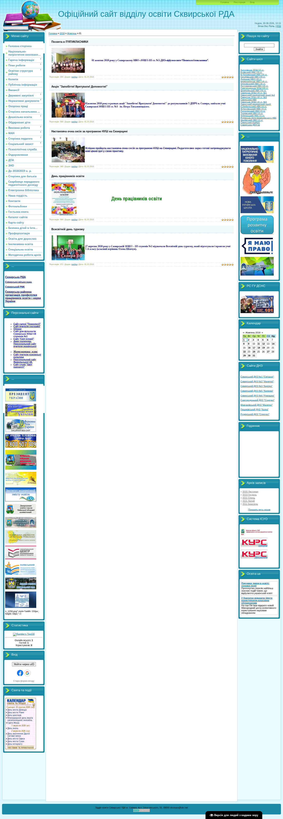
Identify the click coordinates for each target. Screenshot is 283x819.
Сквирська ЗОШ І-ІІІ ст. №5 (254, 102)
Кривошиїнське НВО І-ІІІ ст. (254, 81)
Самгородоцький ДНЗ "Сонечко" (258, 400)
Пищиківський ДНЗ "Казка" (254, 409)
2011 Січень (249, 498)
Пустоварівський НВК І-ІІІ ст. (254, 86)
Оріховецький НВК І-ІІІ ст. (253, 84)
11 (259, 344)
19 (263, 347)
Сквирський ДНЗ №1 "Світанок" (257, 376)
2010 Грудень (250, 494)
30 (249, 355)
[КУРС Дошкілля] (254, 558)
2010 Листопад (250, 491)
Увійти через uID (24, 664)
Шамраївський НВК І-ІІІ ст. (253, 90)
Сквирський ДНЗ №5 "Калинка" (257, 391)
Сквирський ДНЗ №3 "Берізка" (256, 386)
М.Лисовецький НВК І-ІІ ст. (254, 109)
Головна (224, 2)
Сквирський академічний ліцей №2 (258, 95)
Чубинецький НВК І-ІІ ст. (253, 115)
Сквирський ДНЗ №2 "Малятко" (257, 381)
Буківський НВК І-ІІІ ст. (251, 72)
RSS (278, 26)
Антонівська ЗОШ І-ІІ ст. (252, 70)
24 (254, 351)
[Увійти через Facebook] (20, 673)
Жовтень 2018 (253, 332)
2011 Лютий (249, 501)
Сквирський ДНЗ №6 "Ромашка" (258, 395)
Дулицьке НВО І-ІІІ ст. (251, 79)
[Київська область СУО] (257, 534)
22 (244, 351)
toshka (74, 77)
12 (263, 344)
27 (268, 351)
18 (259, 347)
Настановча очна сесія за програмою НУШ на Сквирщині (89, 131)
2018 (62, 33)
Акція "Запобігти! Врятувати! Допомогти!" (79, 86)
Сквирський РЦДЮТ (250, 122)
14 (273, 344)
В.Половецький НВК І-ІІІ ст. (254, 74)
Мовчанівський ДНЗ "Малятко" (257, 405)
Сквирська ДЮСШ (250, 125)
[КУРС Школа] (254, 546)
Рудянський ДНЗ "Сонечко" (255, 414)
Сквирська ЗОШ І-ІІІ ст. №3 (254, 97)
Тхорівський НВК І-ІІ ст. (252, 113)
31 (254, 355)
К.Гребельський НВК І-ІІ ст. (254, 106)
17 (254, 347)
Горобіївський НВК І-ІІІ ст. (253, 77)
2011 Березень (250, 504)
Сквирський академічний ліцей (256, 104)
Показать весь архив (259, 509)
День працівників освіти (67, 176)
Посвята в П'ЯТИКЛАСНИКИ (69, 41)
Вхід (252, 2)
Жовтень (71, 33)
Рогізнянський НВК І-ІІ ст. (253, 111)
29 (244, 355)
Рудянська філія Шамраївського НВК (258, 118)
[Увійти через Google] (27, 673)
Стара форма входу (23, 681)
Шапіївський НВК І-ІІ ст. (252, 120)
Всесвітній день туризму (67, 229)
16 (249, 347)
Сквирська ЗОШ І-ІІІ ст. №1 (254, 93)
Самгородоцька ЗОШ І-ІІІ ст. (254, 88)
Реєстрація (239, 2)
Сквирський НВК (248, 99)
